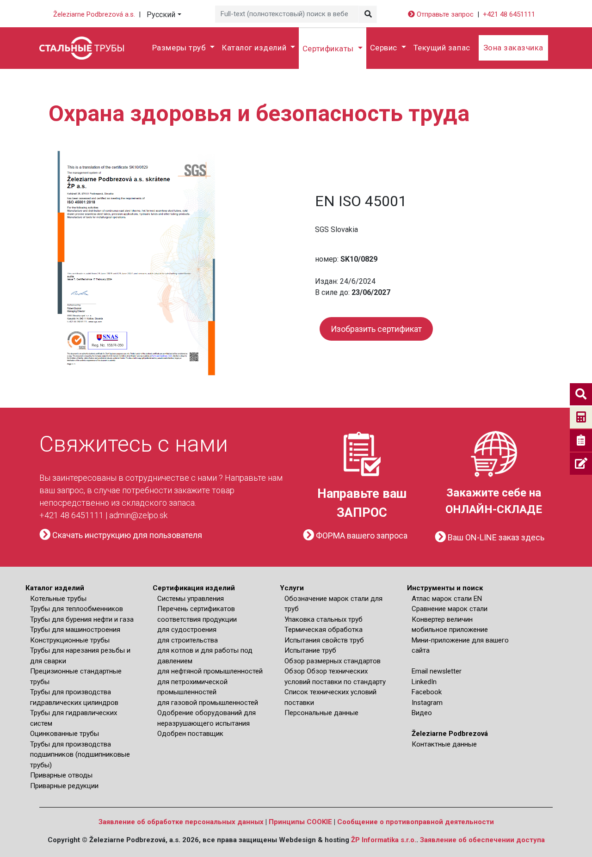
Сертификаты (329, 48)
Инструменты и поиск (445, 588)
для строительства (187, 640)
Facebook (427, 692)
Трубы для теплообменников (76, 609)
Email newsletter (437, 671)
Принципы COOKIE (300, 822)
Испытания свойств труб (324, 640)
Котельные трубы (58, 598)
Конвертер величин (442, 619)
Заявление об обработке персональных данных (181, 822)
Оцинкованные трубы (64, 733)
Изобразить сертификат (376, 329)
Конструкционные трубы (70, 640)
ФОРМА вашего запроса (360, 535)
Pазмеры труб (180, 47)
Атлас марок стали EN (447, 598)
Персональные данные (321, 713)
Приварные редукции (64, 786)
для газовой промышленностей (207, 702)
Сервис (385, 47)
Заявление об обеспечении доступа (482, 840)
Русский (161, 14)
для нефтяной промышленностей (210, 671)
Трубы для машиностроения (75, 629)
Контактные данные (444, 744)
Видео (422, 713)
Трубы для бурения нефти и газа (82, 619)
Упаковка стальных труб (323, 619)
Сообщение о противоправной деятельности (415, 822)
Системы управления (190, 598)
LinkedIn (424, 682)
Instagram (427, 702)
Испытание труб (310, 650)
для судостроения (186, 629)
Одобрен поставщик (190, 733)
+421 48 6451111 (509, 14)
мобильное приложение (450, 629)
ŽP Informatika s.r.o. (383, 840)
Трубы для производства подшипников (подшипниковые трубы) (80, 754)
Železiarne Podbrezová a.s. (94, 14)
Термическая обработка (323, 629)
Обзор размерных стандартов (332, 661)
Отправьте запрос (444, 14)
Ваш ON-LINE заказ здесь (495, 537)
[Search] (367, 14)
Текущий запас (441, 47)
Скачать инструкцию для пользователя (126, 535)
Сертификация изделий (194, 588)
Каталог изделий (255, 47)
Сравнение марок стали (449, 609)
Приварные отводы (61, 775)
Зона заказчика (513, 47)
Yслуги (292, 588)
